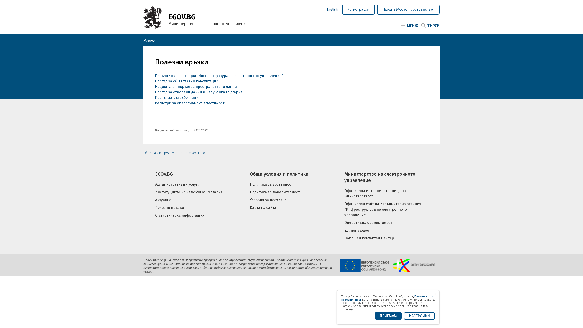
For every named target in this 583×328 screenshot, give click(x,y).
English (332, 10)
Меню (412, 25)
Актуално (163, 200)
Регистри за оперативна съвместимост (189, 103)
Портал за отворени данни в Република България (199, 92)
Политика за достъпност (271, 184)
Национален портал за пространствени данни (196, 87)
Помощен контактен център (369, 238)
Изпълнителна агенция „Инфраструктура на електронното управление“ (219, 76)
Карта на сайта (263, 207)
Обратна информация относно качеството (174, 153)
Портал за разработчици (176, 97)
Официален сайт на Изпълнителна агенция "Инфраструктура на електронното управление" (382, 209)
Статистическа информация (180, 215)
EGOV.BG (164, 174)
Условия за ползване (268, 200)
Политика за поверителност (275, 192)
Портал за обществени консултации (186, 81)
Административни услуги (177, 184)
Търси (433, 25)
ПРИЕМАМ (388, 316)
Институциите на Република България (189, 192)
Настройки (419, 316)
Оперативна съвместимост (368, 222)
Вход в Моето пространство (408, 9)
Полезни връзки (169, 207)
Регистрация (358, 9)
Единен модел (356, 230)
